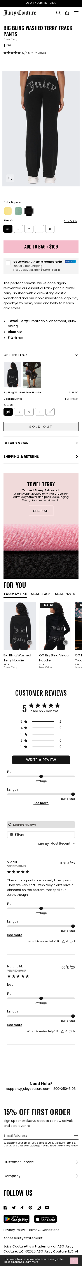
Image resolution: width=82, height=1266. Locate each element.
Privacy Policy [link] (14, 1229)
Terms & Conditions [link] (43, 1229)
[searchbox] (43, 824)
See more (41, 803)
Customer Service (18, 1162)
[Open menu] (76, 12)
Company (12, 1176)
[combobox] (56, 843)
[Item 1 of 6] (19, 626)
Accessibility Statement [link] (23, 1238)
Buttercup (7, 211)
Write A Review (41, 759)
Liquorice (28, 211)
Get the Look (15, 355)
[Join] (73, 1135)
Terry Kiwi (18, 211)
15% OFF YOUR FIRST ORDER (41, 3)
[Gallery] (19, 626)
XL (49, 229)
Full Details (72, 399)
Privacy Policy (69, 1145)
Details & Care (16, 443)
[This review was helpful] (63, 941)
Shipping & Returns (21, 456)
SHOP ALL (41, 510)
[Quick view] (29, 642)
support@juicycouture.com (28, 1088)
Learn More (31, 1262)
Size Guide (70, 221)
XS (8, 229)
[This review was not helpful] (71, 941)
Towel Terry (10, 39)
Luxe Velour (46, 667)
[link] (5, 1208)
